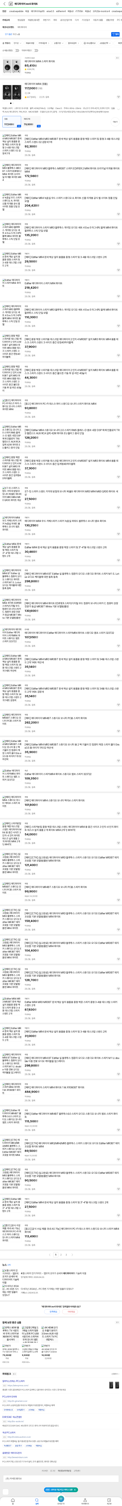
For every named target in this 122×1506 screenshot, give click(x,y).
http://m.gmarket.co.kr (17, 1401)
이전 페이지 (49, 1254)
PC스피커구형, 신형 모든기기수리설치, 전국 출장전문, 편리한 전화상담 (29, 1461)
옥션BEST (7, 1446)
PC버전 (45, 1471)
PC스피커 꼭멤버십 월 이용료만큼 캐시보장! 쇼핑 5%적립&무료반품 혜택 (30, 1441)
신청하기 (115, 1374)
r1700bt (79, 11)
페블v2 (88, 11)
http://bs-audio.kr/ (16, 1421)
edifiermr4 (61, 11)
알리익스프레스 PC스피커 (13, 1381)
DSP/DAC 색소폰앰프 (12, 1417)
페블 (27, 11)
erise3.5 (50, 11)
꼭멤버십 (41, 1410)
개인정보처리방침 (64, 1471)
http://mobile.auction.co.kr (19, 1437)
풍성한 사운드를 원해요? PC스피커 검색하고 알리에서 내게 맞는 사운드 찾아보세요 (34, 1390)
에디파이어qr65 (38, 11)
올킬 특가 (18, 1446)
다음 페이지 (72, 1254)
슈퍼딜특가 (20, 1410)
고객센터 (77, 1471)
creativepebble (16, 11)
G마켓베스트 (8, 1410)
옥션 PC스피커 (8, 1432)
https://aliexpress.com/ (18, 1385)
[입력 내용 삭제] (117, 3)
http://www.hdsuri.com (18, 1457)
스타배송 (31, 1410)
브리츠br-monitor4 (101, 11)
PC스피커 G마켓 (9, 1396)
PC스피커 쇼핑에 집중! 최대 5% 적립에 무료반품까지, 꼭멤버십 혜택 (28, 1405)
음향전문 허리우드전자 (12, 1453)
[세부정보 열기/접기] (115, 1478)
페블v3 (71, 11)
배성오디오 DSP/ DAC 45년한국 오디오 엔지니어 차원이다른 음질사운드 (30, 1425)
